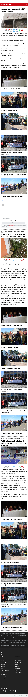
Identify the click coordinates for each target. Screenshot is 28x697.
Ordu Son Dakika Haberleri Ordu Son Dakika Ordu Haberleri (12, 7)
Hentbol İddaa (17, 656)
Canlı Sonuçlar (4, 666)
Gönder (13, 222)
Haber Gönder (17, 668)
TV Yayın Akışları (18, 672)
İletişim (2, 660)
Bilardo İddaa (17, 658)
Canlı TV (2, 668)
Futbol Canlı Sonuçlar (5, 670)
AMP (2, 685)
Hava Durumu (17, 666)
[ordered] (10, 220)
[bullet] (12, 220)
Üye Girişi (3, 652)
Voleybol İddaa (18, 660)
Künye (2, 656)
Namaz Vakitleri (18, 670)
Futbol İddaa (17, 652)
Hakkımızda (3, 658)
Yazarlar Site (3, 678)
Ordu (2, 7)
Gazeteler (17, 664)
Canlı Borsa (3, 664)
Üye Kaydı (3, 654)
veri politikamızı (14, 695)
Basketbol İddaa (18, 654)
